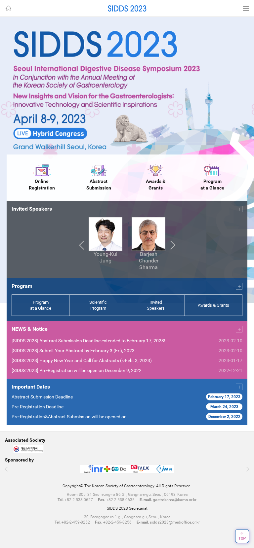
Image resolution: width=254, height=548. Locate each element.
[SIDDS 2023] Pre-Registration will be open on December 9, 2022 (77, 370)
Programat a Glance (212, 184)
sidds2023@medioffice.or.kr (175, 522)
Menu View (245, 8)
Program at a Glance (40, 305)
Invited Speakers (156, 305)
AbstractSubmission (98, 184)
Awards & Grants (155, 184)
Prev (81, 245)
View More (239, 209)
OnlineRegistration (42, 184)
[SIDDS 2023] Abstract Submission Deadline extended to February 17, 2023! (88, 340)
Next (172, 245)
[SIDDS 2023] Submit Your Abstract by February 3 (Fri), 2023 (73, 350)
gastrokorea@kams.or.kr (174, 499)
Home (8, 8)
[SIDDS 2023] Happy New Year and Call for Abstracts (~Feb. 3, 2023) (82, 360)
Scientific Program (98, 305)
